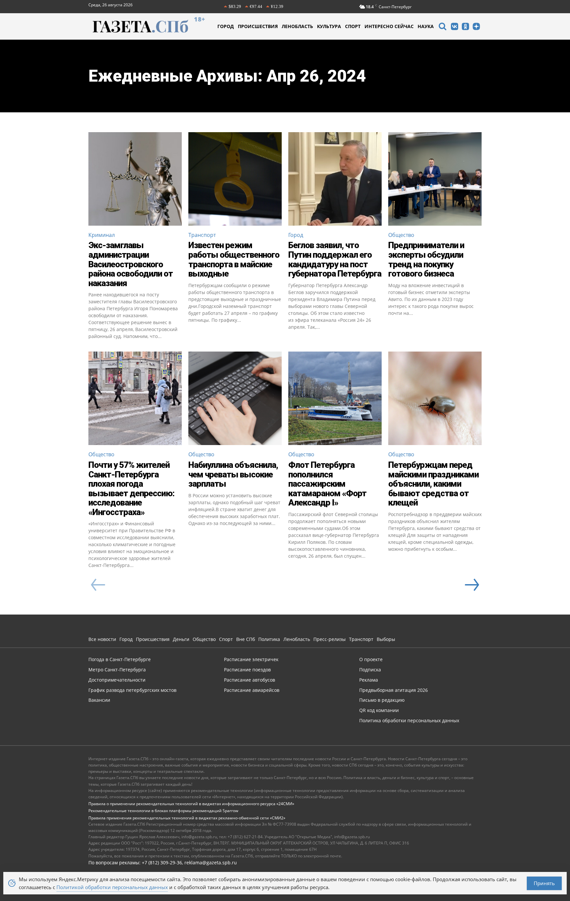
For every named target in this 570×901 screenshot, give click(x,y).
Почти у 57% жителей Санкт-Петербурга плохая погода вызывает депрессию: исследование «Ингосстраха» (131, 488)
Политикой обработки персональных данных (112, 887)
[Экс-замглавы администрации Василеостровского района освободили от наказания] (135, 179)
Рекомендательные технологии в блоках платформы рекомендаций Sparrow (163, 810)
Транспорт (202, 235)
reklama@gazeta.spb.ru (210, 862)
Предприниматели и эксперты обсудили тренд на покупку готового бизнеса (426, 259)
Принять (544, 883)
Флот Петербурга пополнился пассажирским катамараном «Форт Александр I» (327, 483)
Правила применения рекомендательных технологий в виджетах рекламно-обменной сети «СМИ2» (186, 818)
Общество (401, 235)
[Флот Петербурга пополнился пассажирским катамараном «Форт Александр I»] (335, 398)
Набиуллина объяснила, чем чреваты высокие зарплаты (233, 474)
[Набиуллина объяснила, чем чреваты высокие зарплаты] (235, 398)
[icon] (442, 27)
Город (295, 235)
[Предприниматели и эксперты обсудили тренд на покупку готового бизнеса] (435, 179)
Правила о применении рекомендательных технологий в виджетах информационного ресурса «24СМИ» (191, 804)
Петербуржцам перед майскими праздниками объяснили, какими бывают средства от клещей (433, 483)
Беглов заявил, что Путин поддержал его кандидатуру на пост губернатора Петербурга (334, 259)
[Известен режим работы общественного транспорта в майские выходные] (235, 179)
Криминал (101, 235)
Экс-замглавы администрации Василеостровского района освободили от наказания (130, 264)
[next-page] (472, 584)
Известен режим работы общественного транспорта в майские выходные (233, 259)
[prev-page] (98, 584)
